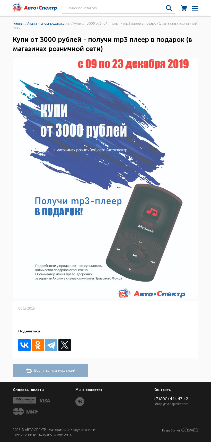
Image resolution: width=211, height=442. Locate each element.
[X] (64, 345)
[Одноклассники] (38, 345)
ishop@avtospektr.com (171, 404)
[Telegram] (51, 345)
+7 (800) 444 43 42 (171, 398)
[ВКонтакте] (24, 345)
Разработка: (171, 430)
